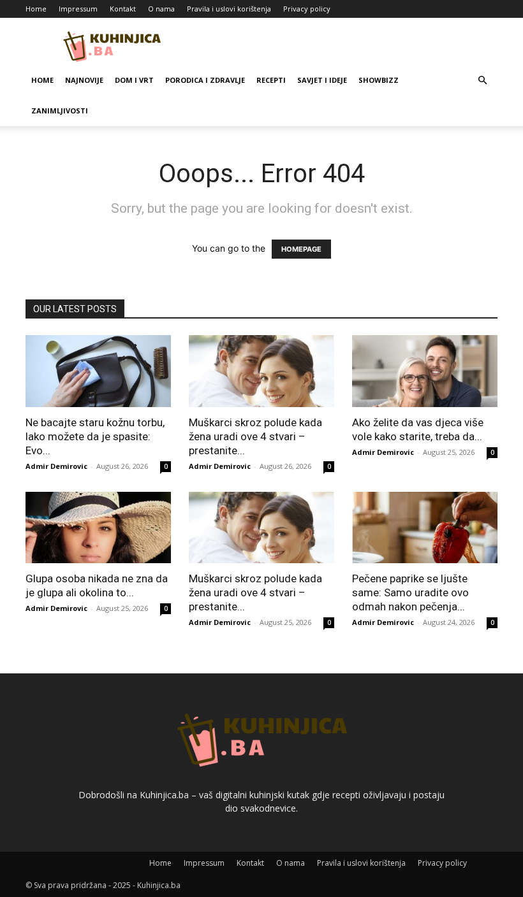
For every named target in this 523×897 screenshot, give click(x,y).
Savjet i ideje (322, 80)
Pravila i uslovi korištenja (229, 8)
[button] (482, 81)
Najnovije (84, 80)
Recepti (271, 80)
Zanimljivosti (59, 110)
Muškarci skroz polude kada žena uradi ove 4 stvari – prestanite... (255, 436)
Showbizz (378, 80)
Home (36, 8)
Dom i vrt (134, 80)
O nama (161, 8)
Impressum (78, 8)
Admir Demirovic (56, 466)
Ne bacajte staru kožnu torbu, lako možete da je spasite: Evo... (95, 436)
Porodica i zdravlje (205, 80)
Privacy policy (306, 8)
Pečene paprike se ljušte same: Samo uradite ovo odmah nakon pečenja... (410, 592)
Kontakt (123, 8)
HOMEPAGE (301, 249)
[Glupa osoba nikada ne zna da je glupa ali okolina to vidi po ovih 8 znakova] (98, 528)
